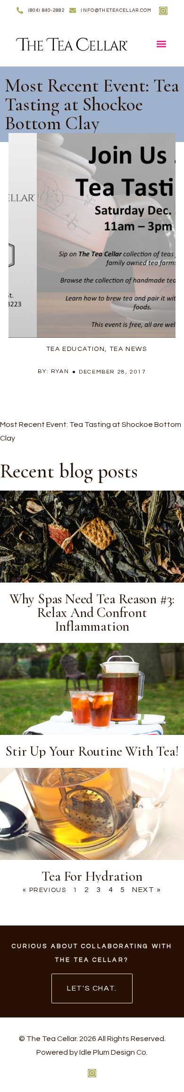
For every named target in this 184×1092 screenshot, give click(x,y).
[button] (161, 43)
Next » (146, 889)
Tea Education (75, 349)
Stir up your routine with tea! (91, 751)
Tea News (128, 349)
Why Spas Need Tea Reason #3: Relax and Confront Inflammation (92, 612)
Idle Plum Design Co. (113, 1052)
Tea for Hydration (92, 876)
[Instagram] (163, 11)
